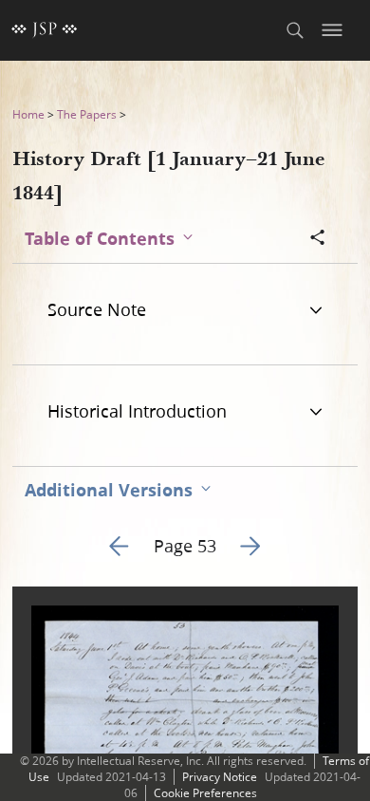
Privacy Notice (219, 777)
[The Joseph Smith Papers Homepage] (44, 30)
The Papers (87, 114)
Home (28, 114)
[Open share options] (317, 239)
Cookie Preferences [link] (205, 793)
